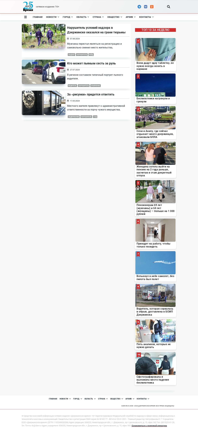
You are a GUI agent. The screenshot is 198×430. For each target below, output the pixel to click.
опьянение (95, 85)
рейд (91, 54)
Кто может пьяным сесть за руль (91, 63)
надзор (71, 54)
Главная (37, 17)
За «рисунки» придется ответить (90, 94)
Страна (97, 17)
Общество (113, 17)
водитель (72, 85)
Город (66, 17)
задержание (73, 117)
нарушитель (82, 54)
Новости (51, 17)
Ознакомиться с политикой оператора (149, 425)
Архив (129, 17)
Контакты (145, 17)
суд (95, 117)
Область (81, 17)
